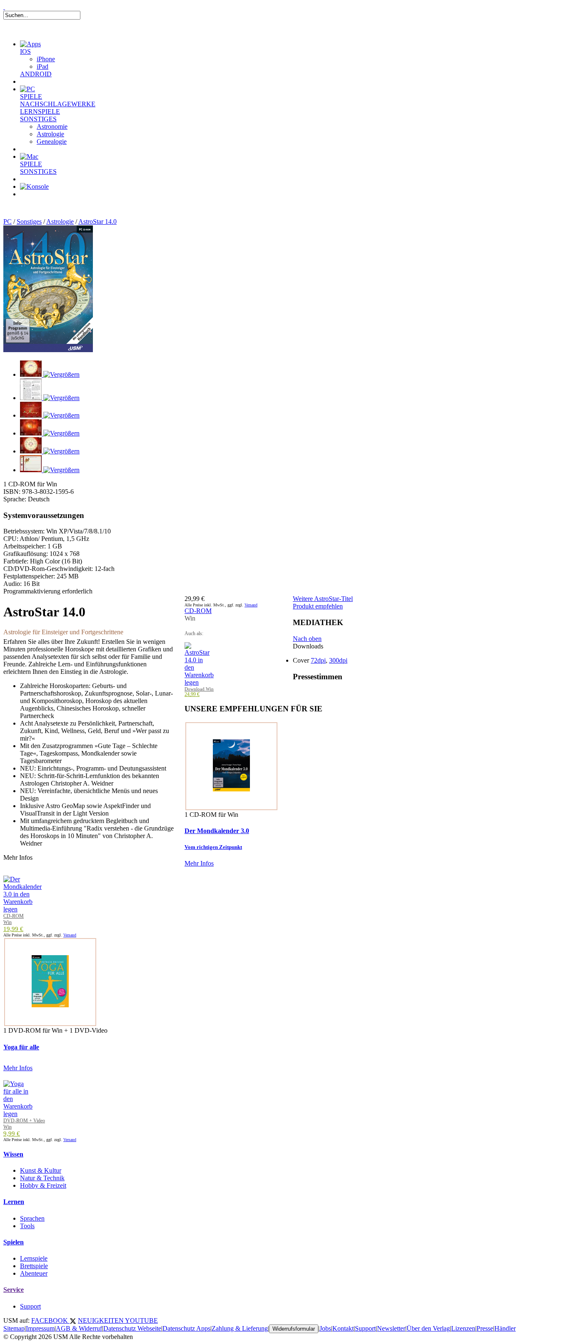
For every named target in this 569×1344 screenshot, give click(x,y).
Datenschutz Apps (186, 1328)
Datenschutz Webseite (132, 1328)
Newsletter (391, 1328)
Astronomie (52, 126)
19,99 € (13, 929)
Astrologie (50, 134)
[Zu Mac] (29, 156)
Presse (485, 1328)
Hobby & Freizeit (43, 1185)
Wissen (13, 1154)
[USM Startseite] (4, 6)
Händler (505, 1328)
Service (13, 1289)
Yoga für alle (21, 1047)
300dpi (338, 660)
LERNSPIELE (40, 111)
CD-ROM (198, 610)
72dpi (318, 660)
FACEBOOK (50, 1320)
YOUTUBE (141, 1320)
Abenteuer (33, 1273)
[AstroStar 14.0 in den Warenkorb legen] (199, 682)
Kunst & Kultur (40, 1170)
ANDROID (36, 74)
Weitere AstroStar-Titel (323, 598)
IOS (25, 51)
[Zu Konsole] (34, 186)
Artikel (39, 204)
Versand (251, 605)
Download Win (199, 688)
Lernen (13, 1201)
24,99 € (192, 694)
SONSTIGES (38, 119)
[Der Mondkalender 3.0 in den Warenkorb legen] (22, 909)
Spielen (13, 1242)
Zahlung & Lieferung (240, 1328)
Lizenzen (463, 1328)
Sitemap (14, 1328)
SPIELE (31, 96)
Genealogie (52, 141)
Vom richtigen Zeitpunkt (213, 847)
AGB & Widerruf (79, 1328)
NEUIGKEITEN (101, 1320)
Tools (27, 1225)
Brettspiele (34, 1265)
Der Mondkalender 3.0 (217, 830)
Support (30, 1306)
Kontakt (343, 1328)
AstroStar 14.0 (97, 221)
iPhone (46, 59)
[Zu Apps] (30, 44)
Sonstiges (29, 221)
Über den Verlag (428, 1328)
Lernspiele (33, 1258)
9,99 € (11, 1133)
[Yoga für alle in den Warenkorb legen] (17, 1113)
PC (7, 221)
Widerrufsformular (293, 1329)
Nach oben (307, 638)
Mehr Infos (199, 863)
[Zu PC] (27, 89)
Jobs (325, 1328)
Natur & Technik (42, 1177)
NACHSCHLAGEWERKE (57, 104)
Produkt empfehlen (318, 606)
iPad (42, 66)
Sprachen (32, 1218)
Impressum (40, 1328)
